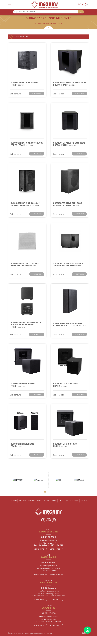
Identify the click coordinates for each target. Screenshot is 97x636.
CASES (61, 501)
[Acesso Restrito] (79, 4)
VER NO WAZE (55, 549)
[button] (45, 492)
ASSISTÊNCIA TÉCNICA (35, 501)
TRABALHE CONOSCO (72, 501)
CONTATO (84, 501)
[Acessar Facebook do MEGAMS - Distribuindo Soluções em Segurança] (43, 520)
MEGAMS (14, 501)
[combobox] (48, 11)
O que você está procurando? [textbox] (25, 12)
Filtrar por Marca (20, 37)
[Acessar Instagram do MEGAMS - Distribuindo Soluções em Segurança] (48, 520)
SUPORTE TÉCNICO (50, 501)
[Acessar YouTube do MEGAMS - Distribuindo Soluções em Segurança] (53, 520)
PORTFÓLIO (22, 501)
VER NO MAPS (39, 549)
